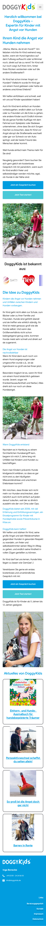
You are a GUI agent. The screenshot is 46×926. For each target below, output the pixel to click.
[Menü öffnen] (40, 7)
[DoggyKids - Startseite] (19, 7)
